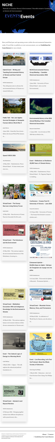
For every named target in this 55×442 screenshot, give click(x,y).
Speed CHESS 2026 (9, 155)
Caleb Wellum (6, 361)
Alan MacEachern (7, 160)
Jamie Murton (6, 128)
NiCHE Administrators (8, 82)
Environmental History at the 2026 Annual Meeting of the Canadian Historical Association (41, 121)
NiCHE (7, 5)
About (44, 434)
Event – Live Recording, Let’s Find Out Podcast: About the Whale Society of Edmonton (41, 362)
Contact (51, 434)
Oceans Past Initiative (34, 208)
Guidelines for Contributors (44, 437)
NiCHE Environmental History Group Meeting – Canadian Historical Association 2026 (39, 72)
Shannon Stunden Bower (35, 128)
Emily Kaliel (5, 211)
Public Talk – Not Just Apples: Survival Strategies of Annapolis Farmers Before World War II (13, 120)
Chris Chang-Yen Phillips (35, 369)
